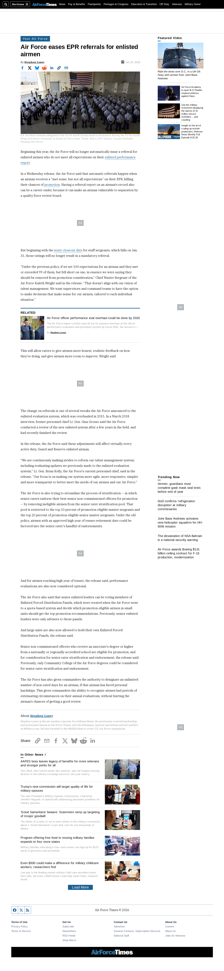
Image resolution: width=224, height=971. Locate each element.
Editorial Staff (121, 935)
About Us (170, 931)
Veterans (177, 4)
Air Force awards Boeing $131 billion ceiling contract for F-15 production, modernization (179, 553)
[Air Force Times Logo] (44, 4)
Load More (80, 887)
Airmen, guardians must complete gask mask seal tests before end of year (179, 487)
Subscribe (68, 926)
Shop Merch (69, 940)
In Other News (32, 754)
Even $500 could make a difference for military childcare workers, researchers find (60, 865)
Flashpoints (94, 4)
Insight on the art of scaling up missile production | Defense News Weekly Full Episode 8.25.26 (192, 131)
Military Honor (193, 4)
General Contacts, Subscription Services (137, 931)
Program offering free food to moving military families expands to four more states (57, 839)
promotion (52, 185)
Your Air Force (35, 38)
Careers (169, 926)
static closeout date (68, 250)
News (62, 4)
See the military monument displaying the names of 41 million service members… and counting (192, 112)
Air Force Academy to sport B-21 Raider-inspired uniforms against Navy (192, 91)
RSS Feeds (68, 935)
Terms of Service (21, 931)
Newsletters (69, 931)
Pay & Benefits (76, 4)
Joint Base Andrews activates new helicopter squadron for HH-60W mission (180, 522)
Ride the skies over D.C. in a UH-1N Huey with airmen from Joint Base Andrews (179, 75)
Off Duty (164, 4)
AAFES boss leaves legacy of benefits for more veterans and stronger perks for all (60, 763)
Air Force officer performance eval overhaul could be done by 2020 (93, 318)
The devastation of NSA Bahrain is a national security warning (180, 538)
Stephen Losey (34, 62)
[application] (180, 55)
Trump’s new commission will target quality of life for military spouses (57, 788)
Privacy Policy (19, 926)
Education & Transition (144, 4)
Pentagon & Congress (116, 4)
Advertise (119, 926)
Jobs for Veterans (175, 935)
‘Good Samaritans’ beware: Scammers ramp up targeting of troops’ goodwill (60, 814)
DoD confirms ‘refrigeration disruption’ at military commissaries (176, 505)
